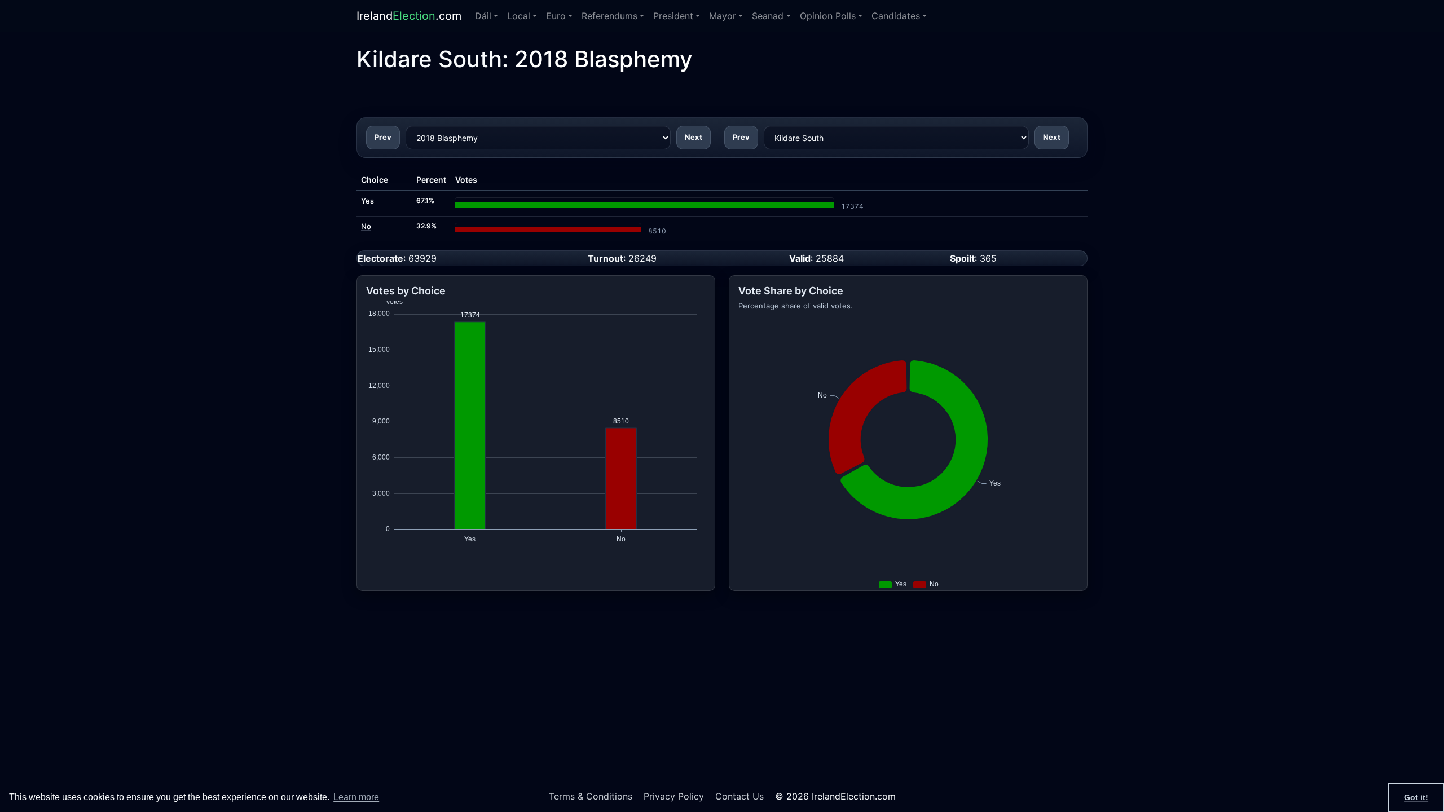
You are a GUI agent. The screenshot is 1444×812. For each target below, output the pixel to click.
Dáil (483, 15)
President (673, 15)
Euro (556, 15)
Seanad (767, 15)
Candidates (895, 15)
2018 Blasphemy (603, 59)
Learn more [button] (356, 797)
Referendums (609, 15)
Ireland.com (408, 16)
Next (693, 137)
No (366, 226)
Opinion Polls (828, 15)
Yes (367, 200)
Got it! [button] (1416, 797)
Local (518, 15)
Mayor (722, 15)
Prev (383, 137)
